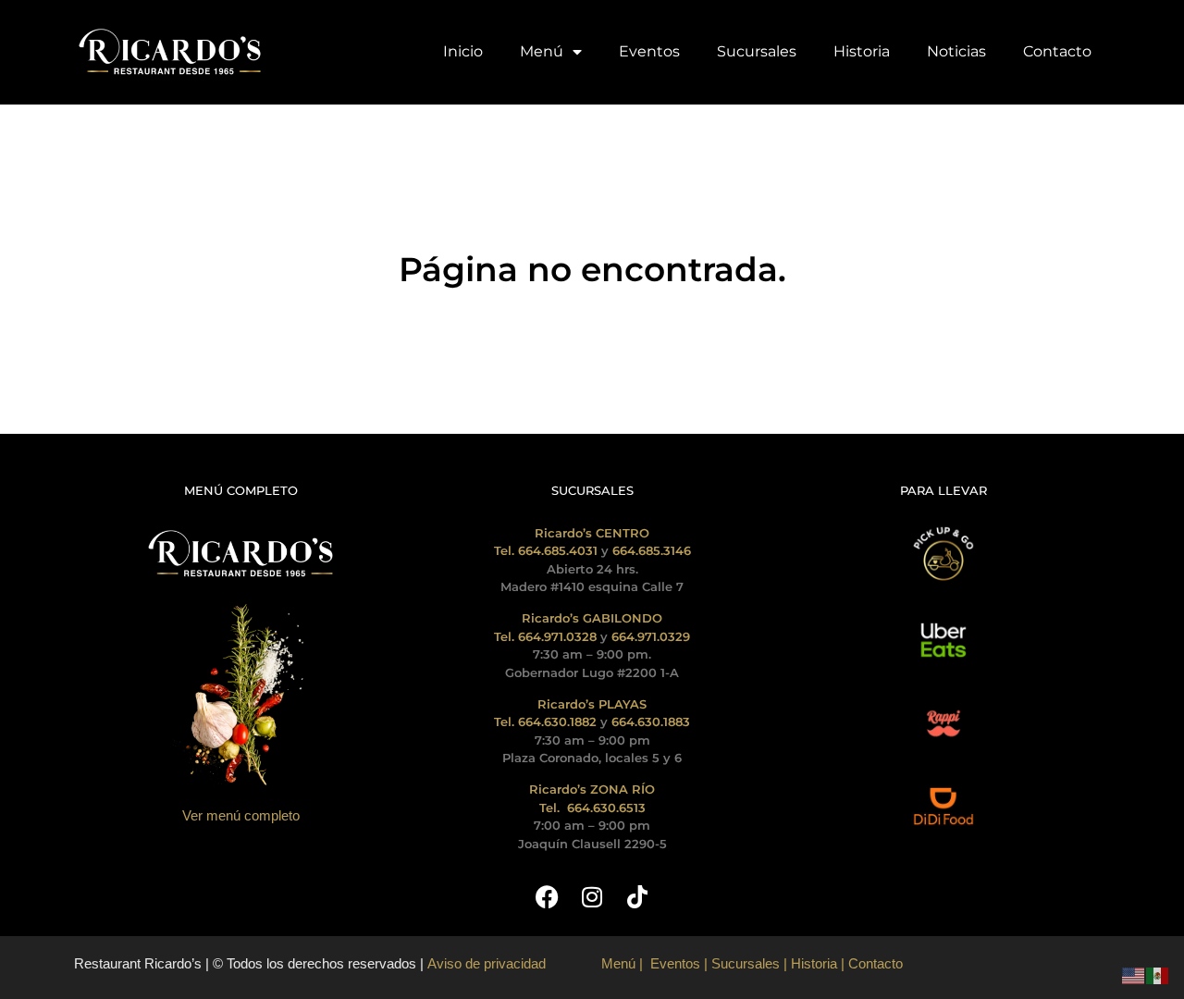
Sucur (729, 963)
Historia (861, 51)
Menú (541, 51)
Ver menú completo (241, 815)
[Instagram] (592, 896)
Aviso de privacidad (485, 963)
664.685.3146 (651, 550)
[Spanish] (1158, 974)
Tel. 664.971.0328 (545, 636)
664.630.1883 (650, 721)
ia (832, 963)
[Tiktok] (637, 896)
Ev (658, 963)
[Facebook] (547, 896)
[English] (1134, 974)
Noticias (956, 51)
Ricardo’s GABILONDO (592, 617)
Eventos (649, 51)
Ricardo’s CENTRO (592, 532)
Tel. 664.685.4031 (546, 550)
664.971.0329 (650, 636)
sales (763, 963)
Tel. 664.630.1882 (545, 721)
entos (683, 963)
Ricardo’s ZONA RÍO (592, 789)
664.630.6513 (606, 807)
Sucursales (756, 51)
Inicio (463, 51)
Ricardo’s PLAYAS (592, 704)
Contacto (1057, 51)
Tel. (551, 807)
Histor (809, 963)
